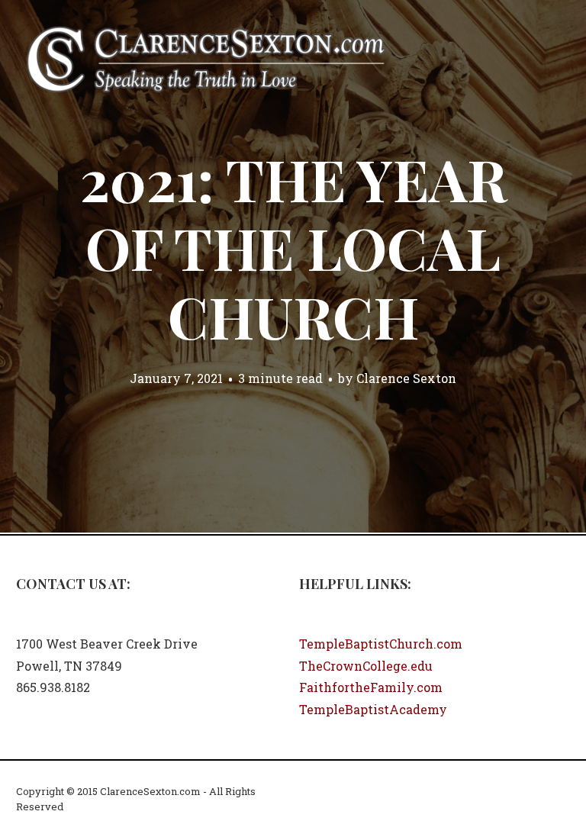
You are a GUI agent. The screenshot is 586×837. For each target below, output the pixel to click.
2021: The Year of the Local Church (293, 247)
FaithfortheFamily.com (371, 687)
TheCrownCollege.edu (366, 666)
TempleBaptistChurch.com (380, 644)
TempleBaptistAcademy (373, 709)
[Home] (206, 58)
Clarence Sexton (406, 378)
